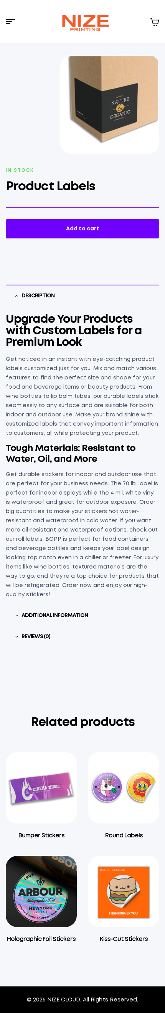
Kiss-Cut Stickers (124, 939)
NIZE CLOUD (63, 1000)
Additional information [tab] (54, 615)
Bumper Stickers (41, 836)
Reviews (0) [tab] (35, 636)
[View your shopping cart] (154, 22)
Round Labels (124, 836)
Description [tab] (37, 296)
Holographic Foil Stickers (41, 939)
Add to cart (82, 228)
